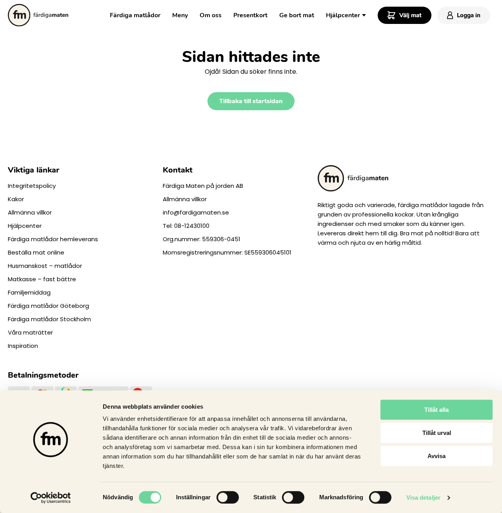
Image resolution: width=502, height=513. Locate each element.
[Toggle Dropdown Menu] (364, 14)
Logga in (468, 15)
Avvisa (436, 456)
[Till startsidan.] (38, 15)
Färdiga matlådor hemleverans (53, 239)
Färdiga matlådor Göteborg (48, 306)
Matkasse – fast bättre (42, 279)
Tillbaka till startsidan (251, 101)
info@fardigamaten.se (196, 212)
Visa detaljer (423, 497)
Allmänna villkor (30, 212)
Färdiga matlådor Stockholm (49, 319)
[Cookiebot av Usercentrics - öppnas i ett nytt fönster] (50, 498)
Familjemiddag (29, 292)
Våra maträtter (30, 332)
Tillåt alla (436, 409)
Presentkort (250, 15)
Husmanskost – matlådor (45, 266)
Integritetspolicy (32, 186)
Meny (180, 15)
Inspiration (23, 346)
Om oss (211, 15)
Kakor (16, 199)
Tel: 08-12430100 (186, 226)
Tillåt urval (436, 432)
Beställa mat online (36, 252)
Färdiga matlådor (135, 15)
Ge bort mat (296, 15)
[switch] (227, 497)
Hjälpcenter (343, 15)
